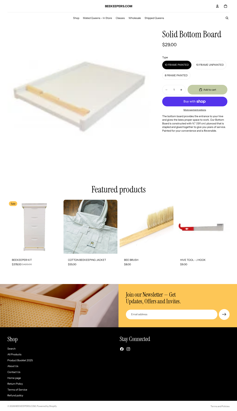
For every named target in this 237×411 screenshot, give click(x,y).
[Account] (217, 6)
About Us (12, 366)
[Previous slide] (13, 227)
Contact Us (13, 372)
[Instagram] (128, 349)
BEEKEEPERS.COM (25, 406)
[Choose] (55, 248)
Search (11, 348)
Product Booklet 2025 (20, 360)
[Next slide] (55, 227)
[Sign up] (224, 314)
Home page (14, 377)
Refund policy (15, 395)
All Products (14, 354)
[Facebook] (122, 349)
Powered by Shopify (47, 406)
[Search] (227, 18)
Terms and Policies (220, 406)
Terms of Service (17, 389)
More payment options (194, 110)
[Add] (167, 248)
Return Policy (15, 383)
